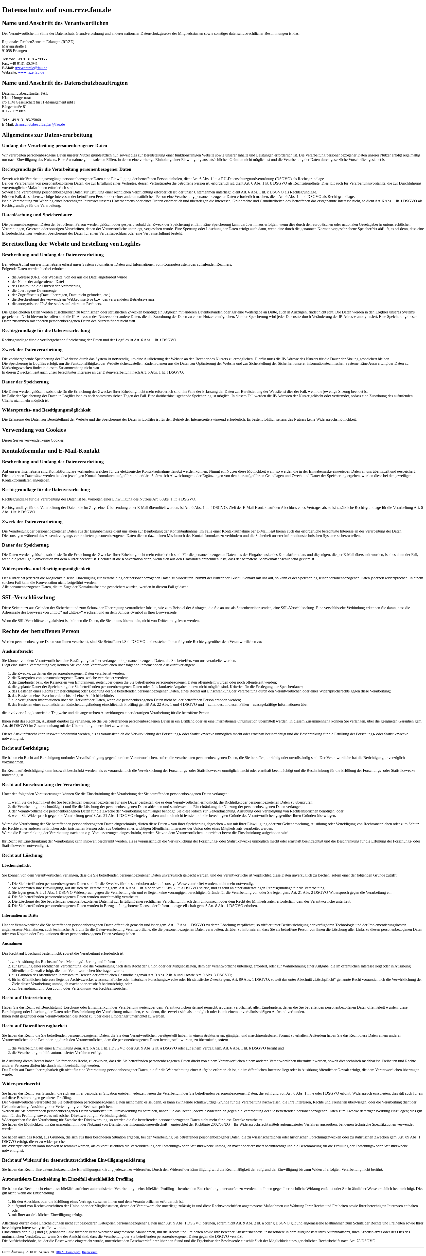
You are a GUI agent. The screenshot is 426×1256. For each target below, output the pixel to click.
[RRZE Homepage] (68, 1252)
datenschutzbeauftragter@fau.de (40, 124)
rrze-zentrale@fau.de (31, 68)
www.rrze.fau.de (31, 72)
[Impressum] (90, 1252)
